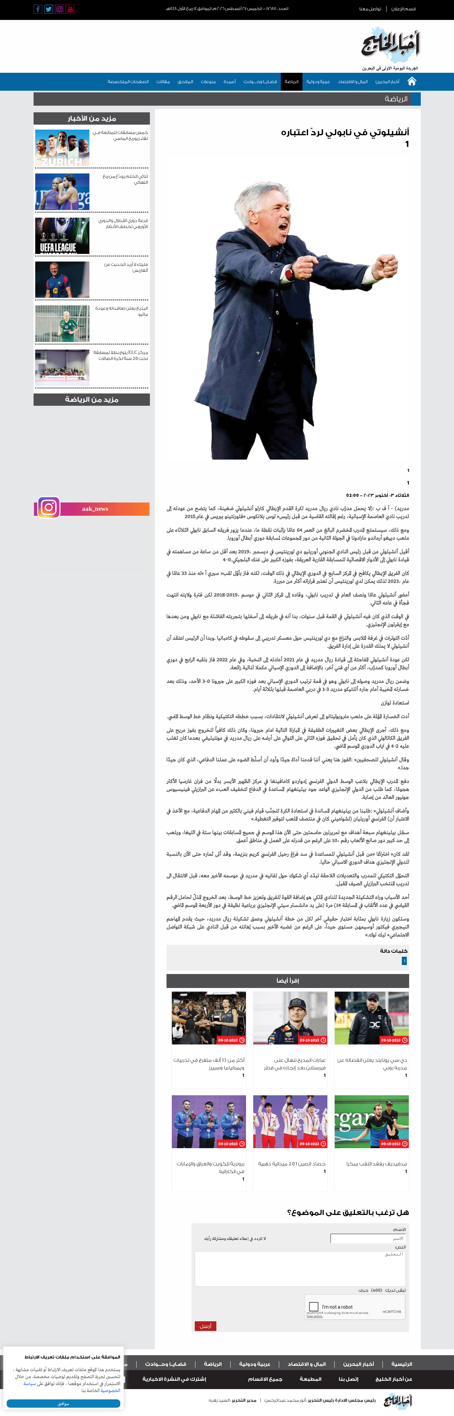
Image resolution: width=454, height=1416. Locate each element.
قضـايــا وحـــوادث (260, 81)
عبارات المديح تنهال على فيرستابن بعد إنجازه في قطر (295, 1067)
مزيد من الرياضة (91, 399)
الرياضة (291, 81)
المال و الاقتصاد (353, 81)
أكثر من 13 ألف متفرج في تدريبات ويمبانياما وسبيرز (208, 1067)
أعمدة (230, 81)
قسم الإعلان (404, 8)
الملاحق (185, 81)
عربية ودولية (318, 81)
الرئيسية (402, 1364)
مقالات (163, 81)
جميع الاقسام (265, 1379)
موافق (63, 1403)
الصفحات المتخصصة (128, 81)
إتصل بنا (348, 1379)
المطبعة (310, 1379)
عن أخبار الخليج (394, 1379)
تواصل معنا (370, 8)
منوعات (208, 81)
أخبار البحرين (387, 81)
